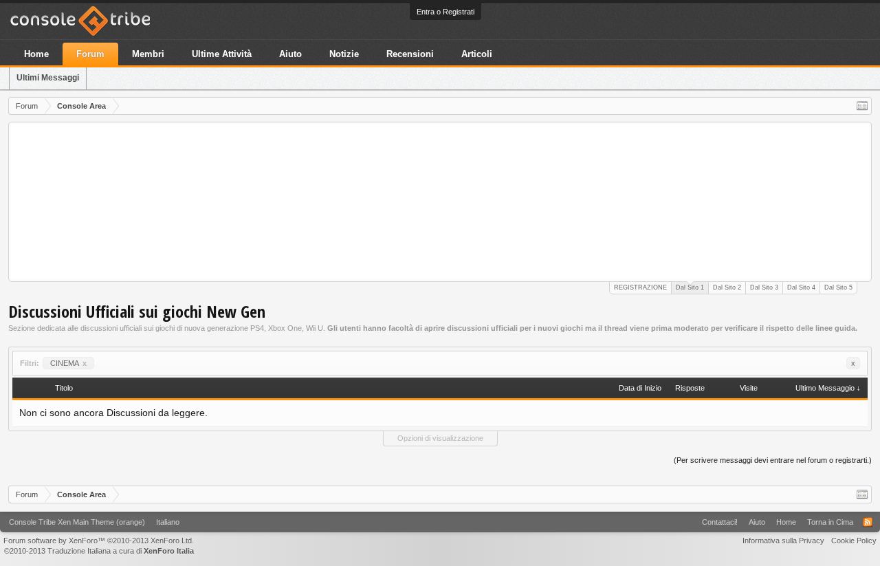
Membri (148, 54)
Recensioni (410, 54)
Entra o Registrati (445, 12)
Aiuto (290, 54)
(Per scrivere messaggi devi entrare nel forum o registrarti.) (773, 460)
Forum (90, 54)
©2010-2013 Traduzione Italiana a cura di (99, 551)
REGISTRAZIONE (640, 287)
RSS (867, 521)
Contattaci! (720, 522)
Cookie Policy (854, 540)
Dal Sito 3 (764, 287)
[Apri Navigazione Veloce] (862, 105)
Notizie (344, 54)
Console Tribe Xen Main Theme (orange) (77, 522)
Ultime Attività (222, 54)
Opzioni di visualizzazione (440, 438)
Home (36, 54)
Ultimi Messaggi (47, 78)
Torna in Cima (830, 522)
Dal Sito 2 (727, 287)
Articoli (476, 54)
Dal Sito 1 (690, 287)
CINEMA (68, 363)
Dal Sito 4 (801, 287)
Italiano (167, 522)
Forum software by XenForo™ (98, 540)
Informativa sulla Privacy (783, 540)
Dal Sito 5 (838, 287)
